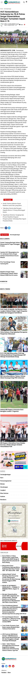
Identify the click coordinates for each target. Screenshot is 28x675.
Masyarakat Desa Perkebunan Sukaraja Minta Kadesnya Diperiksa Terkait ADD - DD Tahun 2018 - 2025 (11, 568)
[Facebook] (6, 228)
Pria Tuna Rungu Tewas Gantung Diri (7, 263)
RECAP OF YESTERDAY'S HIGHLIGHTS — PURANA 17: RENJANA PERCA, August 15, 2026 (11, 588)
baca (21, 24)
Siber (9, 672)
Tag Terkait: (4, 234)
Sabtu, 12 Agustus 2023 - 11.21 (10, 25)
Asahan (2, 496)
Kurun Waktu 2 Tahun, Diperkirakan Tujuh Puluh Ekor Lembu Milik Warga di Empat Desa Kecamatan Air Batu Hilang (10, 559)
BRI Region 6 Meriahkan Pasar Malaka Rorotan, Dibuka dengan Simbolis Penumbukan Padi (12, 444)
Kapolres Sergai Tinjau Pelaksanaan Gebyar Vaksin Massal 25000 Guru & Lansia (9, 273)
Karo (1, 477)
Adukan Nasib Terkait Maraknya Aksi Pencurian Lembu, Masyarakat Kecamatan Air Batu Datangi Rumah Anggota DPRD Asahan (11, 578)
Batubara (3, 499)
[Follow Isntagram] (9, 666)
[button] (26, 1)
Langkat (3, 490)
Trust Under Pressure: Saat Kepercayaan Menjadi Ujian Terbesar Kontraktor (10, 627)
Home (1, 8)
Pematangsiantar (5, 481)
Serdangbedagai (7, 8)
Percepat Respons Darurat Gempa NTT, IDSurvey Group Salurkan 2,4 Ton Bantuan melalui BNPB (11, 619)
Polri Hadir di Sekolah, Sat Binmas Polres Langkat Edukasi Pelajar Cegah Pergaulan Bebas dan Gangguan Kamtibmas (13, 311)
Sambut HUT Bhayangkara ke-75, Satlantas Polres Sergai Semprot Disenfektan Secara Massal (9, 254)
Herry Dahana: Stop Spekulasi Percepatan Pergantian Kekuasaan (13, 333)
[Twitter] (9, 228)
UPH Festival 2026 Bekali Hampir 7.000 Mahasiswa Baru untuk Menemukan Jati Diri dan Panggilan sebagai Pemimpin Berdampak (11, 637)
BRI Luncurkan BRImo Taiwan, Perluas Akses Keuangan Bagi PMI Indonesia (12, 377)
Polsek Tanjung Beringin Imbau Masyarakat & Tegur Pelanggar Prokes (10, 244)
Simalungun (4, 487)
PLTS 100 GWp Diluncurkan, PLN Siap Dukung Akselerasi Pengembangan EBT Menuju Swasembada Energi (13, 355)
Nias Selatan (4, 493)
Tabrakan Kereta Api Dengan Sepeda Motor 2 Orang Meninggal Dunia (14, 210)
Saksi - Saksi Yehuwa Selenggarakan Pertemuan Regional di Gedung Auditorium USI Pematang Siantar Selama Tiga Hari (10, 647)
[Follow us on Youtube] (13, 666)
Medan (2, 484)
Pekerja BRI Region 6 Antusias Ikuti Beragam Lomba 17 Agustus (11, 410)
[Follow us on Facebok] (3, 666)
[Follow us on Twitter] (6, 666)
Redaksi (4, 672)
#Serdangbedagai (15, 234)
